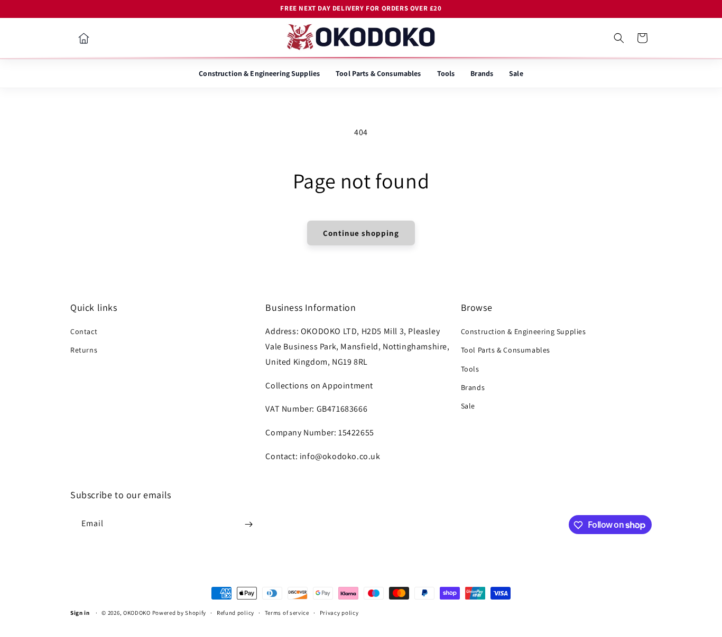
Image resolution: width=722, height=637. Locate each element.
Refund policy (235, 612)
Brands (481, 73)
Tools (446, 73)
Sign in (80, 612)
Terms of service (287, 612)
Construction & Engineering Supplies (259, 73)
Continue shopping (361, 233)
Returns (83, 350)
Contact (83, 332)
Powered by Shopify (179, 612)
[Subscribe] (248, 524)
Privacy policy (339, 612)
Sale (516, 73)
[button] (619, 38)
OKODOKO (137, 612)
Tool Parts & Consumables (378, 73)
